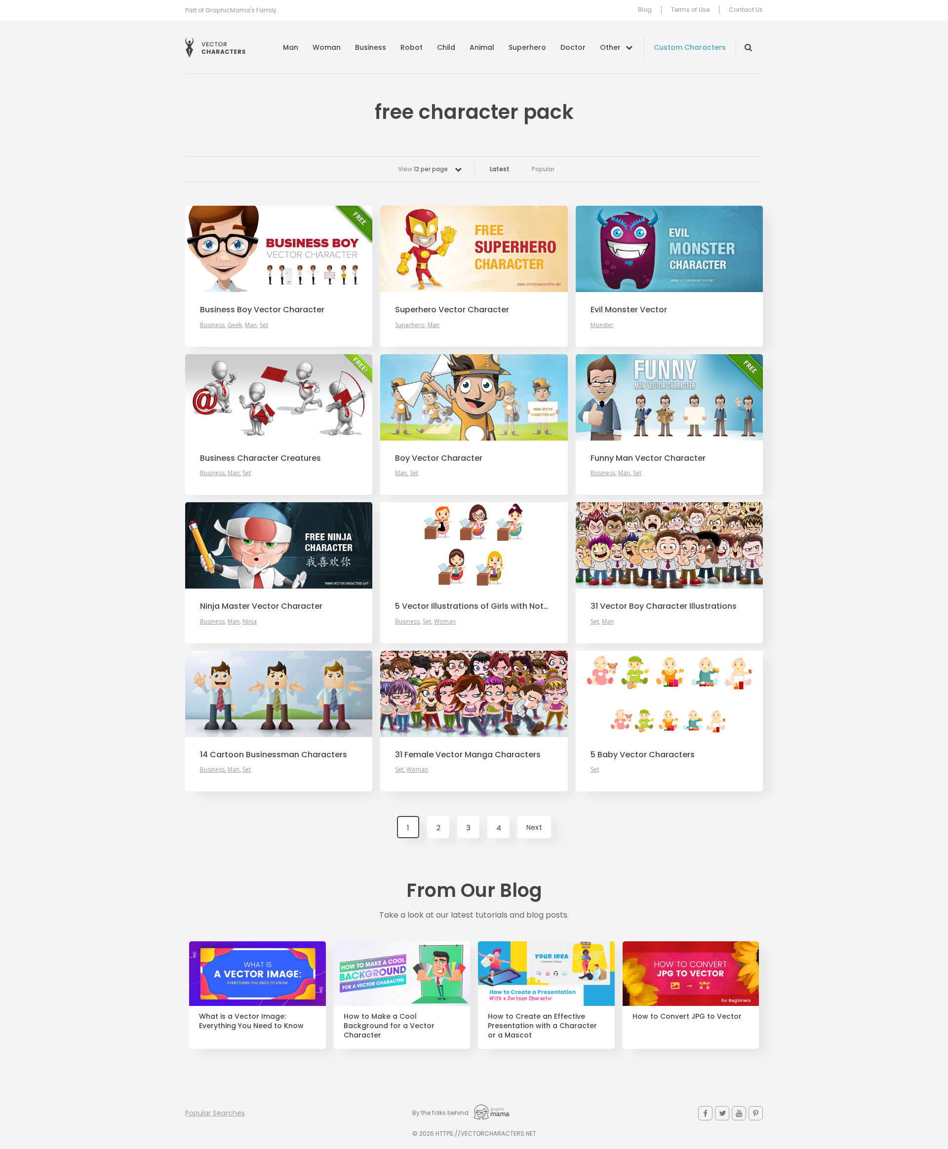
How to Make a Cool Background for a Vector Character (389, 1026)
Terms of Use (690, 10)
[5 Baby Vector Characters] (669, 694)
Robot (411, 47)
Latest (500, 169)
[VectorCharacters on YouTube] (739, 1113)
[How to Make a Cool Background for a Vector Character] (402, 973)
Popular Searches (215, 1113)
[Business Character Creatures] (278, 397)
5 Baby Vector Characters (643, 754)
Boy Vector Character (438, 458)
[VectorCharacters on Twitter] (722, 1113)
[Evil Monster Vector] (669, 249)
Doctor (573, 47)
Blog (645, 10)
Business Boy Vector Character (262, 309)
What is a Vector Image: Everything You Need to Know (251, 1021)
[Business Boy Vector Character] (278, 249)
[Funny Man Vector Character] (669, 397)
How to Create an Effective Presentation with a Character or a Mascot (542, 1026)
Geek (235, 325)
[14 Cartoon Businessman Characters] (278, 694)
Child (446, 47)
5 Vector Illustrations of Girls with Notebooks (474, 606)
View (423, 169)
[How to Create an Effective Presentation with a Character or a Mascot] (546, 973)
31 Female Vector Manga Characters (468, 754)
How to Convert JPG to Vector (687, 1016)
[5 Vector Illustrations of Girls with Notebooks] (473, 545)
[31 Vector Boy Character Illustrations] (669, 545)
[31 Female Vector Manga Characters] (473, 694)
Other (610, 47)
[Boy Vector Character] (473, 397)
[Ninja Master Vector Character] (278, 545)
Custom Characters (690, 47)
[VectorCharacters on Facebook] (705, 1113)
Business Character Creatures (260, 458)
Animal (482, 47)
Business (370, 47)
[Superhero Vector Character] (473, 249)
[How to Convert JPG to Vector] (691, 973)
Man (290, 47)
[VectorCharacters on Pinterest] (756, 1113)
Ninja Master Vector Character (261, 606)
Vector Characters (215, 47)
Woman (327, 47)
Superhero (527, 47)
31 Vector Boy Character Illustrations (664, 606)
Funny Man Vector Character (648, 458)
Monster (602, 325)
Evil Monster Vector (629, 309)
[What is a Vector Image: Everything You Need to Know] (257, 973)
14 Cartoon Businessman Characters (273, 754)
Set (264, 325)
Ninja (249, 621)
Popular (543, 169)
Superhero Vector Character (452, 309)
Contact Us (746, 10)
